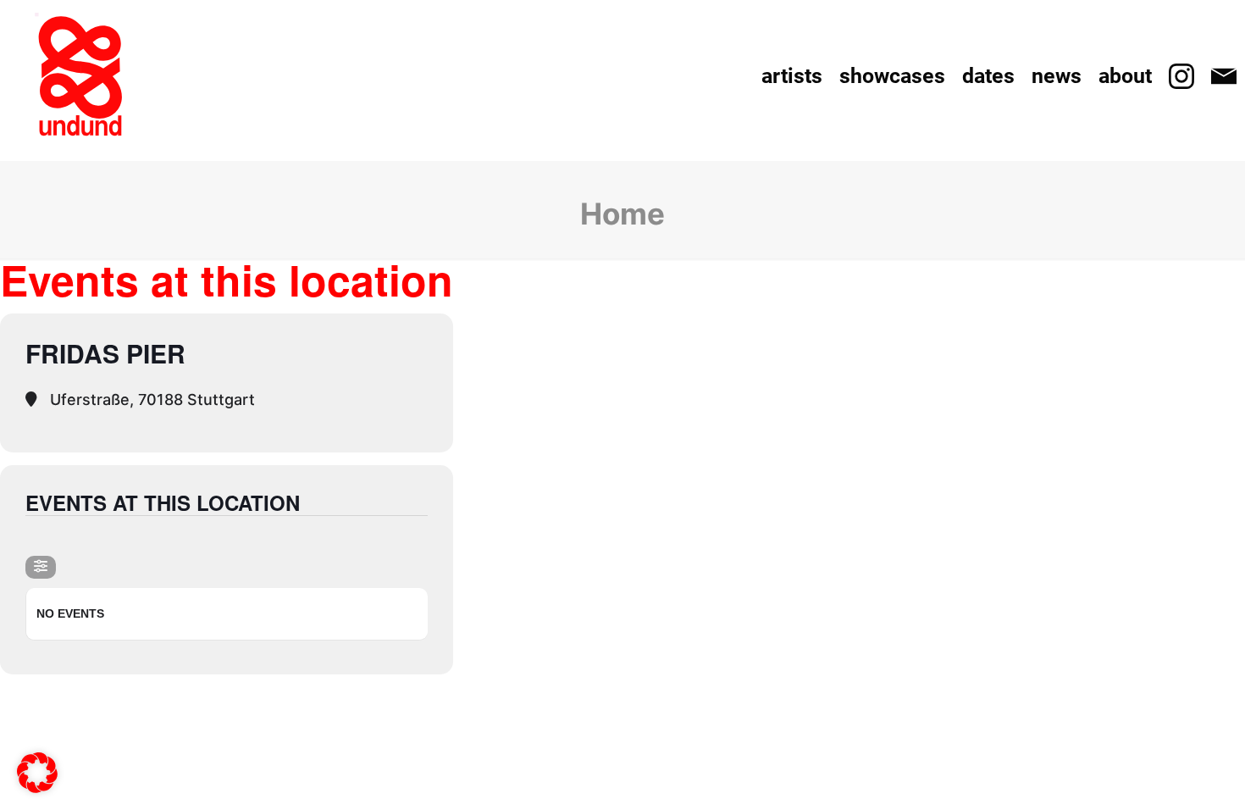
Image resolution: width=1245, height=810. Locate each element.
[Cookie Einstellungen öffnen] (37, 782)
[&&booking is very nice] (80, 76)
